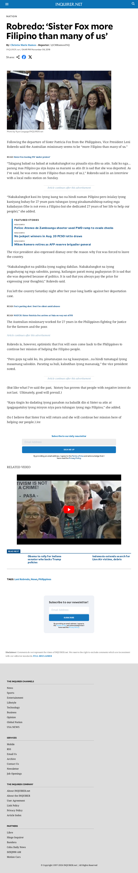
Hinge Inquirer (15, 837)
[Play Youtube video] (69, 510)
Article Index (14, 815)
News (34, 579)
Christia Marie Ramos (23, 45)
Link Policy (13, 805)
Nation (11, 16)
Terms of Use (78, 456)
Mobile (10, 744)
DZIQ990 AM (14, 852)
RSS (9, 749)
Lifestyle (11, 702)
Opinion (11, 717)
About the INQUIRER (18, 795)
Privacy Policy (75, 458)
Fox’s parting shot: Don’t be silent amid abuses (37, 306)
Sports (10, 692)
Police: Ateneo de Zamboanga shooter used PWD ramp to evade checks (63, 228)
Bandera (11, 842)
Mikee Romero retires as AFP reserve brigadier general (52, 244)
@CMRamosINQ (60, 45)
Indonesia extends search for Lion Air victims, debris (111, 557)
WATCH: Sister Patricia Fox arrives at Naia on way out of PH (43, 315)
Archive (11, 758)
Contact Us (13, 763)
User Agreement (16, 800)
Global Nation (14, 722)
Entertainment (15, 697)
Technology (13, 707)
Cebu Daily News (16, 847)
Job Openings (14, 773)
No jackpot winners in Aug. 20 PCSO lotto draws (48, 236)
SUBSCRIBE (69, 617)
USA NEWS (13, 727)
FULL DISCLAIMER (42, 656)
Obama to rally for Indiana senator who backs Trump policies (44, 559)
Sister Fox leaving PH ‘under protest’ (32, 157)
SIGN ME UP (69, 450)
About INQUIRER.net (18, 790)
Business (11, 712)
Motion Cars (14, 856)
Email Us (12, 754)
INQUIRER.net (13, 49)
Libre (10, 832)
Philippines (44, 579)
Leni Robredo (22, 579)
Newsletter (13, 768)
